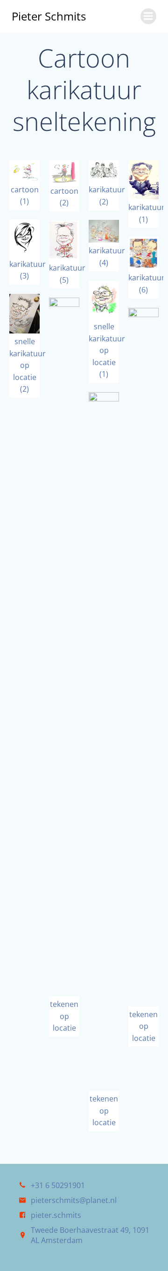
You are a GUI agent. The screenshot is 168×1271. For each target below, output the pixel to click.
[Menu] (148, 16)
